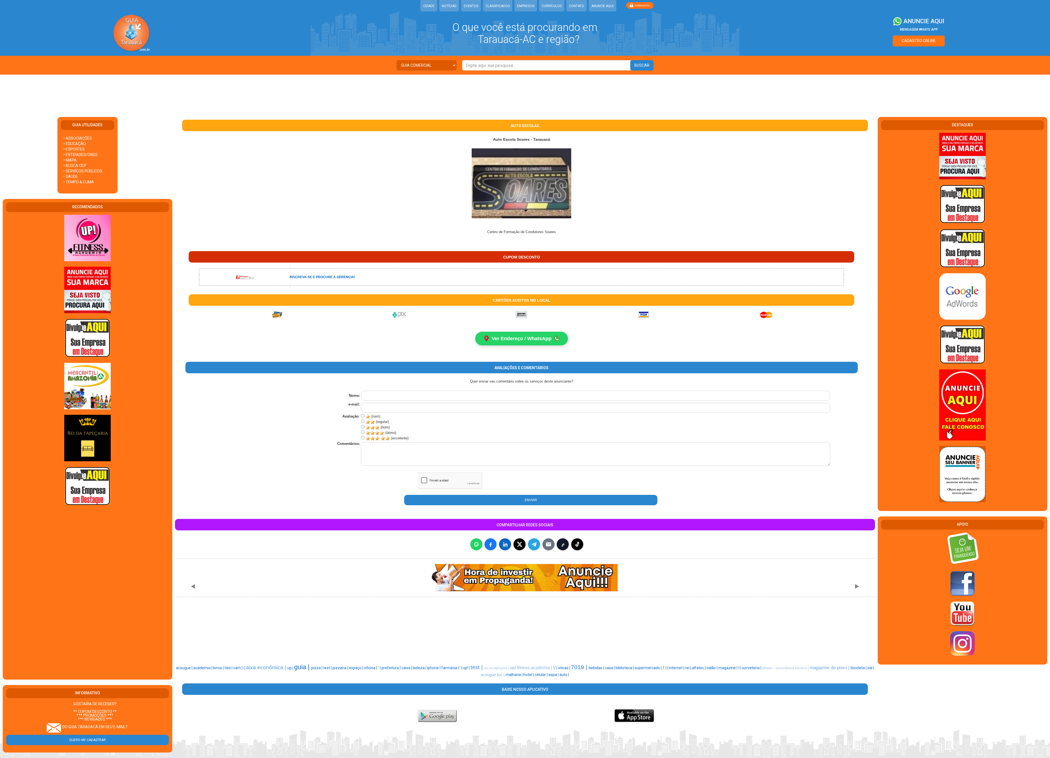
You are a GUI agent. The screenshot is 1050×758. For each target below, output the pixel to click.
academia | (203, 668)
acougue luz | (493, 674)
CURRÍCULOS (552, 6)
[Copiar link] (563, 544)
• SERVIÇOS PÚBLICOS (82, 171)
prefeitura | (391, 668)
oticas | (564, 668)
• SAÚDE (70, 176)
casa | (610, 668)
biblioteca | (625, 668)
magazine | (728, 668)
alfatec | (699, 668)
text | (327, 668)
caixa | (407, 668)
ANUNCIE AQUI (602, 6)
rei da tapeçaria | (497, 668)
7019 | (580, 667)
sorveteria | (752, 668)
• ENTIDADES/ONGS (80, 154)
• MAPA (70, 160)
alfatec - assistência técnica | (786, 668)
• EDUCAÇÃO (74, 144)
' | (461, 668)
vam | (238, 668)
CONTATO (576, 6)
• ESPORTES (74, 149)
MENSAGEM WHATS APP (919, 29)
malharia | (514, 674)
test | (477, 667)
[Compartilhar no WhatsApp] (476, 544)
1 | (665, 668)
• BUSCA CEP (74, 165)
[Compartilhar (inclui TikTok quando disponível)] (577, 544)
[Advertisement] (525, 92)
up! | (467, 668)
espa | (554, 674)
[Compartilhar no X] (520, 544)
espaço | (356, 668)
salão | (712, 668)
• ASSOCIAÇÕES (77, 138)
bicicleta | (859, 668)
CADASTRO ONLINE (919, 41)
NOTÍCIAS (449, 6)
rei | (688, 668)
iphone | (434, 668)
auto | (564, 674)
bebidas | (597, 668)
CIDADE (428, 6)
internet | (677, 668)
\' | (555, 668)
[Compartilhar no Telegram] (534, 544)
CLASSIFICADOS (498, 6)
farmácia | (450, 668)
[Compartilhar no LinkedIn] (505, 544)
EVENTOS (471, 6)
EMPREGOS (525, 6)
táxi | (228, 668)
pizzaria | (340, 668)
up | (290, 668)
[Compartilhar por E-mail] (548, 544)
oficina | (371, 668)
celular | (542, 674)
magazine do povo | (830, 667)
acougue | (184, 668)
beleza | (420, 668)
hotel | (529, 674)
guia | (302, 667)
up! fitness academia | (531, 667)
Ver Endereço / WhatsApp (522, 338)
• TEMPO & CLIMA (78, 182)
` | (379, 668)
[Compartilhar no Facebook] (491, 544)
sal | (870, 668)
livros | (218, 668)
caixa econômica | (265, 667)
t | (740, 668)
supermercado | (649, 668)
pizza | (317, 668)
